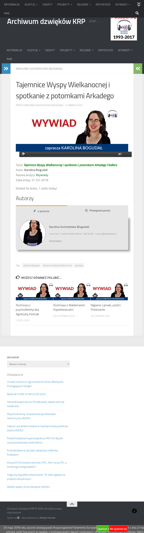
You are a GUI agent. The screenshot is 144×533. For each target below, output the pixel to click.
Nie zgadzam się (118, 529)
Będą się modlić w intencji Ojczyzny (26, 394)
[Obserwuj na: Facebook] (134, 511)
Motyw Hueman (47, 517)
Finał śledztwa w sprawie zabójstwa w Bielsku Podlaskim (32, 452)
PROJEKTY (63, 4)
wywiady (79, 265)
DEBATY (47, 4)
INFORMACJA (12, 4)
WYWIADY (121, 4)
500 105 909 (89, 233)
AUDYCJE (30, 4)
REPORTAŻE (103, 4)
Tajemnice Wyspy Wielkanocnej (57, 265)
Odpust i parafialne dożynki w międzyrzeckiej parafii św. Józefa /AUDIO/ (37, 428)
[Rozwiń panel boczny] (6, 68)
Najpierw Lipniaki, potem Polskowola (106, 307)
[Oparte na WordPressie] (18, 518)
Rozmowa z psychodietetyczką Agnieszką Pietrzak (27, 309)
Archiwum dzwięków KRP (46, 21)
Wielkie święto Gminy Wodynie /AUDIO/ (28, 487)
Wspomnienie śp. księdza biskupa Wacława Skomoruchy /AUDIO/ (31, 416)
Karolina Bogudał (32, 265)
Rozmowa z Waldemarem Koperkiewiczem (69, 307)
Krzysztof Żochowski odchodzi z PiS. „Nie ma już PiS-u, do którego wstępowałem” (37, 465)
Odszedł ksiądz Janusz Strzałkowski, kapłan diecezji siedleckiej (35, 404)
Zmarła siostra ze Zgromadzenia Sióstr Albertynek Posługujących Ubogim (35, 384)
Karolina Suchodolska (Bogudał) (39, 68)
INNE (7, 13)
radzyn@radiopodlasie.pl (106, 233)
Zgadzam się (104, 529)
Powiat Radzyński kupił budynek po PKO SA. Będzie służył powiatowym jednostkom (35, 440)
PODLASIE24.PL (15, 375)
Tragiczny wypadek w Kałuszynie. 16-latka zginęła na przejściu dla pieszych (36, 477)
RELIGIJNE (82, 4)
